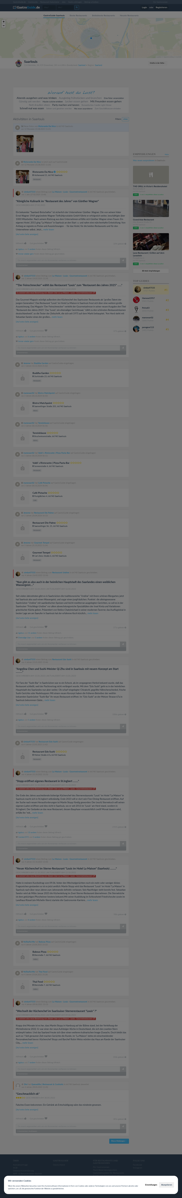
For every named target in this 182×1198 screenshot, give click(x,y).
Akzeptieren (166, 1185)
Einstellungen (151, 1185)
